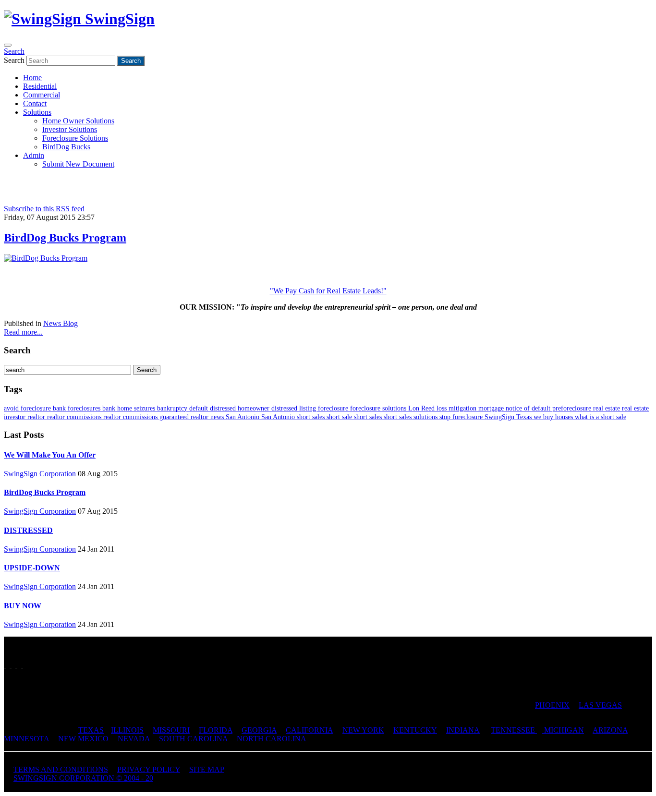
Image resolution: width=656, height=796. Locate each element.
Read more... (23, 332)
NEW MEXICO (83, 739)
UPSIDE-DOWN (32, 568)
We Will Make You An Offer (50, 455)
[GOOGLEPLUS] (16, 665)
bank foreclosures (77, 408)
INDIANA (463, 730)
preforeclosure (572, 408)
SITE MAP (206, 769)
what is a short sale (600, 417)
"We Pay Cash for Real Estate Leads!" (328, 291)
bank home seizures (129, 408)
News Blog (60, 323)
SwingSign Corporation (40, 474)
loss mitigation (457, 408)
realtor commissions (75, 417)
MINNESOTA (26, 739)
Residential (40, 86)
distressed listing (294, 408)
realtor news (208, 417)
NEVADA (134, 739)
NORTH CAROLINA (271, 739)
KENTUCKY (415, 730)
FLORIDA (215, 730)
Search (14, 51)
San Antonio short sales (294, 417)
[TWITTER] (11, 665)
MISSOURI (171, 730)
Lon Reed (422, 408)
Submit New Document (78, 164)
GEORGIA (259, 730)
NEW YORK (363, 730)
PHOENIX (552, 705)
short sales (369, 417)
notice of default (529, 408)
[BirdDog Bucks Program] (45, 258)
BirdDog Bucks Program (65, 237)
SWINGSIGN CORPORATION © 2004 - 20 (83, 778)
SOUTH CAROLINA (193, 739)
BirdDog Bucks (66, 147)
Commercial (41, 95)
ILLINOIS (127, 730)
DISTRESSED (28, 530)
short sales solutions (411, 417)
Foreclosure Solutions (75, 138)
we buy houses (554, 417)
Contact (35, 103)
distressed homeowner (240, 408)
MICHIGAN (563, 730)
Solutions (37, 112)
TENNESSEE (514, 730)
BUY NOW (22, 606)
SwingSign (500, 417)
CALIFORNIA (309, 730)
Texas (525, 417)
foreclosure (334, 408)
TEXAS (91, 730)
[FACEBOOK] (5, 665)
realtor (37, 417)
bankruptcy (173, 408)
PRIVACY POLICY (148, 769)
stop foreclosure (462, 417)
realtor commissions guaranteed (147, 417)
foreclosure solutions (379, 408)
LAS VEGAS (600, 705)
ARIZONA (610, 730)
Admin (33, 155)
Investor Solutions (69, 129)
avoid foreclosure (28, 408)
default (199, 408)
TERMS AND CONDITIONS (60, 769)
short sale (340, 417)
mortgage (492, 408)
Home (32, 77)
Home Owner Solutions (78, 121)
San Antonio (243, 417)
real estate (607, 408)
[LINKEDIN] (22, 665)
